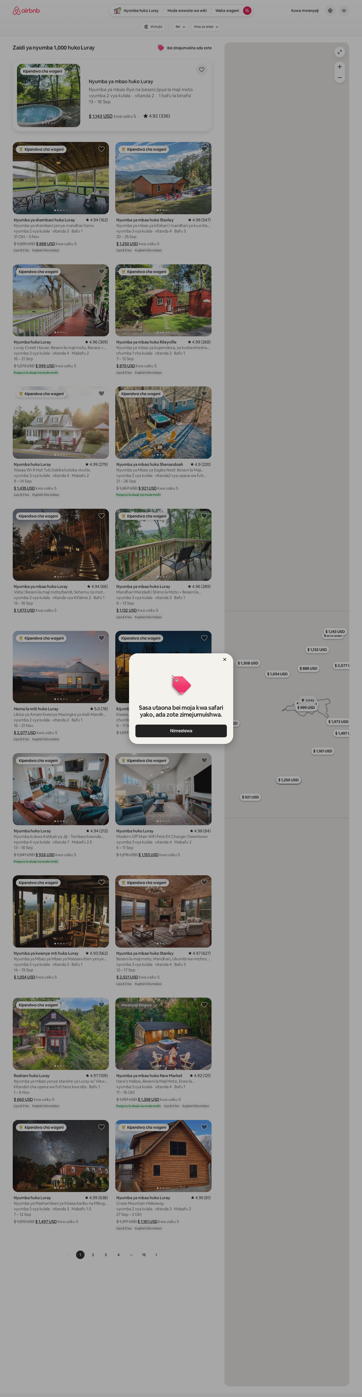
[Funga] (225, 659)
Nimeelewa (181, 731)
